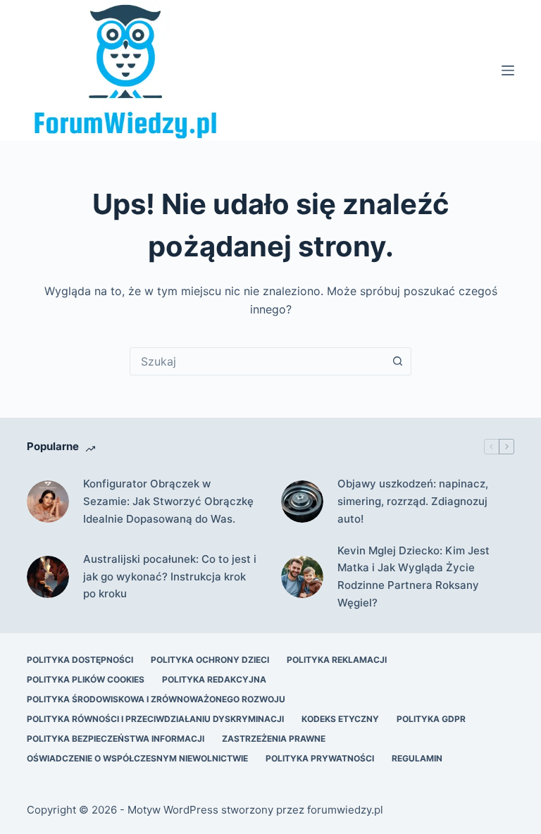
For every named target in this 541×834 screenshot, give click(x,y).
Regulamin (417, 758)
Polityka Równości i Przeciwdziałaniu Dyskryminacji (155, 719)
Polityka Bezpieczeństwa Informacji (115, 738)
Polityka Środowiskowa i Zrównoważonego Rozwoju (156, 699)
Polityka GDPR (431, 719)
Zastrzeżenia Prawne (273, 738)
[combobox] (257, 361)
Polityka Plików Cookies (85, 679)
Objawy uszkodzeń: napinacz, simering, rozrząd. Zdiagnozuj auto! (412, 501)
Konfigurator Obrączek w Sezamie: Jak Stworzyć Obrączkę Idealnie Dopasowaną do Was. (168, 501)
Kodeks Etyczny (340, 719)
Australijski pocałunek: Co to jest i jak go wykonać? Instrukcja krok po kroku (169, 576)
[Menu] (508, 70)
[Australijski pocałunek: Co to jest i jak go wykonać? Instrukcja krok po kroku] (48, 577)
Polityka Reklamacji (337, 659)
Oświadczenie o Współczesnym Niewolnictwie (137, 758)
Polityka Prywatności (320, 758)
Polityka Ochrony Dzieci (210, 659)
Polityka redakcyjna (214, 679)
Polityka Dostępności (80, 659)
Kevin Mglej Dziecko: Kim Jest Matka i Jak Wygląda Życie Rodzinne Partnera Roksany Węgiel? (413, 576)
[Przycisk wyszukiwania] (397, 361)
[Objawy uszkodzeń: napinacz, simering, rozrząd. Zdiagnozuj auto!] (302, 501)
